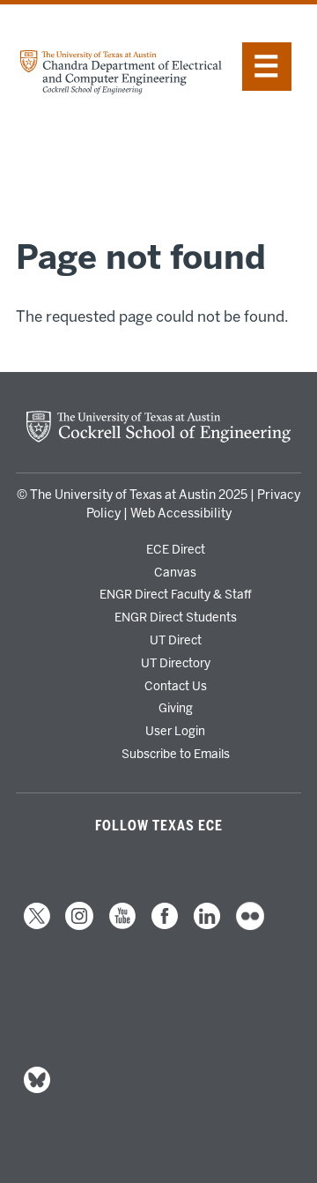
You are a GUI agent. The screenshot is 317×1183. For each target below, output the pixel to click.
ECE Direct (175, 549)
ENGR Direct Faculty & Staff (176, 594)
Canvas (175, 572)
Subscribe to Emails (176, 754)
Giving (175, 708)
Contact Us (175, 686)
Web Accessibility (181, 513)
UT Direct (176, 640)
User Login (175, 731)
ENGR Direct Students (175, 617)
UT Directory (175, 663)
